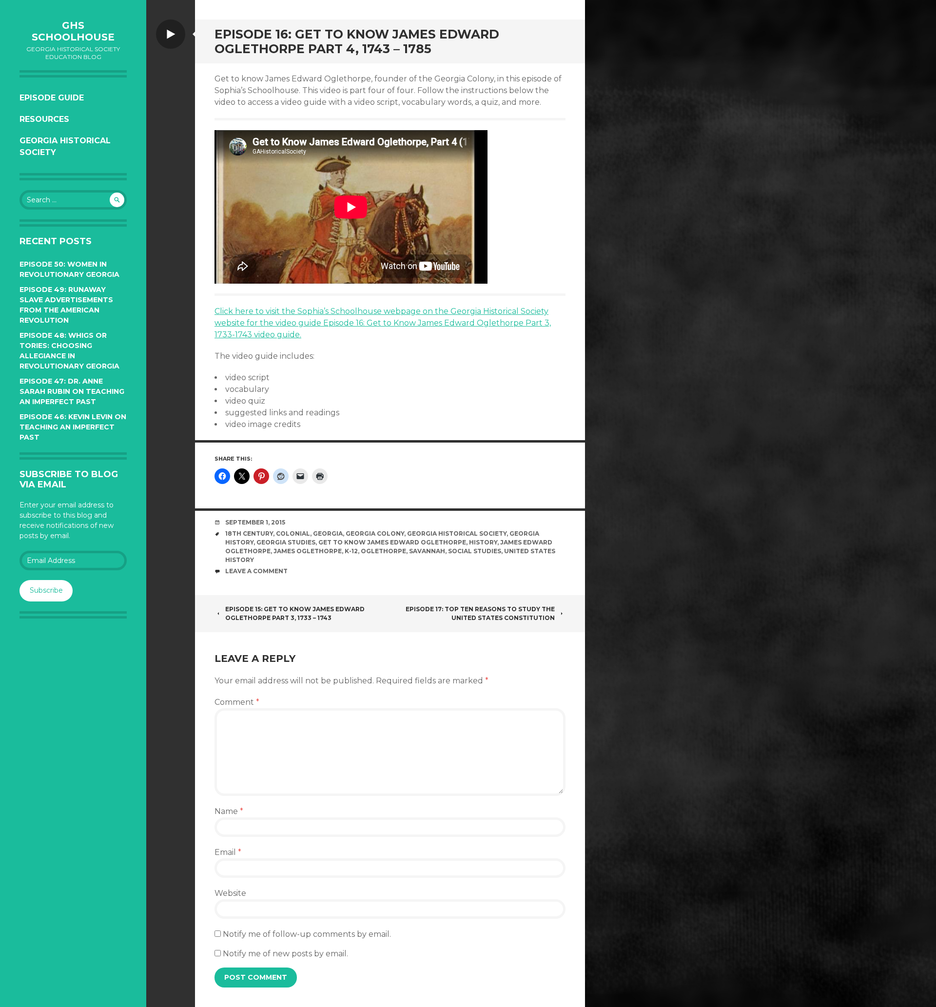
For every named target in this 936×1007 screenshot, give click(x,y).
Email (227, 852)
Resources (44, 119)
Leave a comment (256, 571)
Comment (236, 702)
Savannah (427, 551)
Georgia (328, 533)
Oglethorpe (383, 551)
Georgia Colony (375, 533)
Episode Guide (52, 97)
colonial (293, 533)
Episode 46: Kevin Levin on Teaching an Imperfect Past (73, 427)
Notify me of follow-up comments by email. (307, 934)
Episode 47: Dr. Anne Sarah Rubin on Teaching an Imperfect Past (72, 391)
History (483, 542)
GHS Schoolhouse (73, 31)
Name (228, 811)
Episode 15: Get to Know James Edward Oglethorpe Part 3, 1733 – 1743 (295, 613)
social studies (474, 551)
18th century (249, 533)
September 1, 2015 (255, 522)
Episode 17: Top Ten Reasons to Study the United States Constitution (480, 613)
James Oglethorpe (307, 551)
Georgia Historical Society (65, 146)
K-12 (351, 551)
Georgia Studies (285, 542)
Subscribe (46, 590)
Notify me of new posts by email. (285, 953)
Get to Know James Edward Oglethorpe (392, 542)
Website (230, 893)
